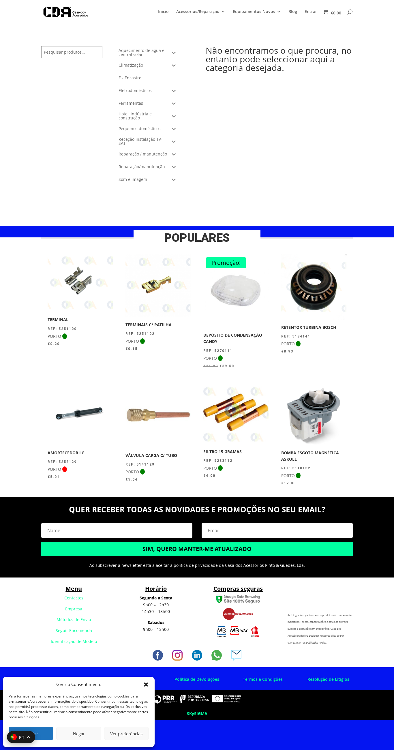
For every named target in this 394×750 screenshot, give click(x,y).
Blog (292, 12)
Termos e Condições (263, 679)
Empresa (73, 609)
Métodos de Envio (74, 619)
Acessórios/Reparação (197, 12)
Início (163, 12)
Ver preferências (126, 733)
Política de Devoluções (197, 679)
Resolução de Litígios (328, 679)
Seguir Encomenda (74, 630)
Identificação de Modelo (74, 641)
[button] (146, 684)
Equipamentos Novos (254, 12)
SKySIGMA (197, 713)
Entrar (311, 12)
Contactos (73, 598)
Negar (79, 733)
